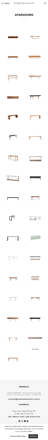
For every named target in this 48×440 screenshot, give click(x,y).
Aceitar (33, 436)
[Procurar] (45, 3)
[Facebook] (20, 421)
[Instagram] (22, 421)
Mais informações (18, 436)
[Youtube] (25, 421)
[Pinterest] (28, 421)
